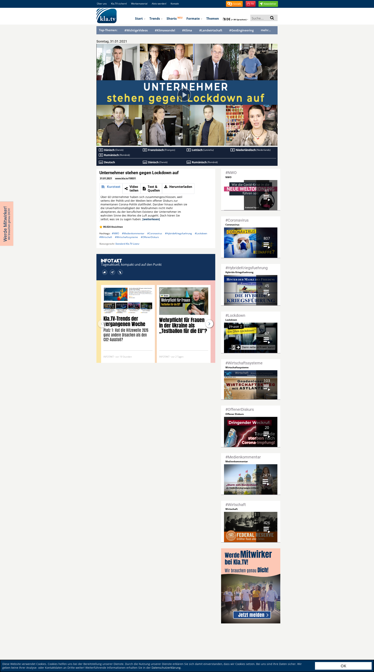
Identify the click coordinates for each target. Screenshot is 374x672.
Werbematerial (139, 3)
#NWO (115, 233)
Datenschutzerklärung (166, 667)
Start (139, 18)
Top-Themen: (108, 30)
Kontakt (175, 3)
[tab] (111, 188)
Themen (212, 18)
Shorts (175, 18)
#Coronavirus (154, 233)
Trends (155, 18)
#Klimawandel (165, 30)
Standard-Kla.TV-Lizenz (127, 243)
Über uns (102, 3)
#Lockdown (201, 233)
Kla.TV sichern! (119, 3)
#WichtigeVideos (136, 30)
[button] (234, 4)
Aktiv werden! (159, 3)
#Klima (187, 30)
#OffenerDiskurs (150, 237)
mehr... (266, 30)
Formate (193, 18)
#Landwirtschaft (210, 30)
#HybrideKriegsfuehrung (178, 233)
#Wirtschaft (105, 237)
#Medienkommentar (133, 233)
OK (343, 665)
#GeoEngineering (241, 30)
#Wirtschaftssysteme (126, 237)
